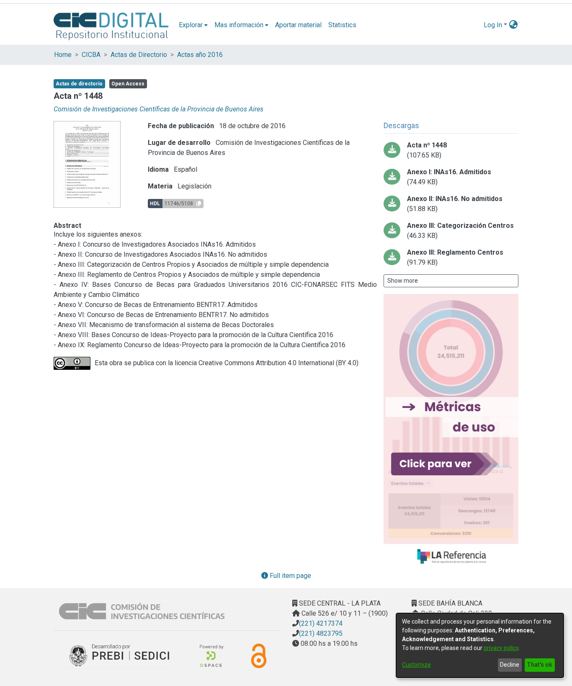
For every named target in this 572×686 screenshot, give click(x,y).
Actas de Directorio (139, 55)
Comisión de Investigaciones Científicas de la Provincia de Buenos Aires (158, 109)
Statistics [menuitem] (342, 25)
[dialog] (480, 645)
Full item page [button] (289, 576)
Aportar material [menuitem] (298, 25)
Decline (509, 664)
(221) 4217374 (321, 623)
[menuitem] (193, 25)
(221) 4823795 (321, 633)
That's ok (539, 664)
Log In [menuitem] (493, 25)
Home (63, 55)
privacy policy (501, 648)
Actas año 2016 (200, 55)
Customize (416, 664)
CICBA (91, 55)
